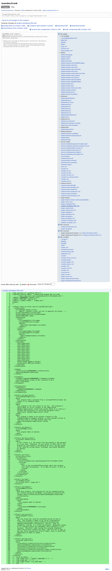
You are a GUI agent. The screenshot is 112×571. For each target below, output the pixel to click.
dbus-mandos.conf (67, 50)
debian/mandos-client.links (69, 71)
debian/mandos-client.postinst (70, 75)
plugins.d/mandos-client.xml (92, 235)
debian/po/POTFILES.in (68, 98)
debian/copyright (66, 61)
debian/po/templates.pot (68, 115)
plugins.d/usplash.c (67, 216)
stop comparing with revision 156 (78, 29)
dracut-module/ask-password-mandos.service (75, 146)
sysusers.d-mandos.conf (68, 220)
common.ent (65, 48)
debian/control (65, 59)
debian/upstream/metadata (69, 133)
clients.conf (64, 247)
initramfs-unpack (66, 164)
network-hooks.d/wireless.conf (70, 195)
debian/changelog (66, 55)
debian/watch (65, 137)
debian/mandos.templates (69, 94)
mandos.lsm (65, 179)
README (63, 243)
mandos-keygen (66, 260)
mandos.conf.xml (66, 268)
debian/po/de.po (66, 100)
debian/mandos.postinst (68, 90)
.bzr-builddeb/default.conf (69, 38)
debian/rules (65, 117)
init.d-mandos (65, 156)
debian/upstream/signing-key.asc (71, 135)
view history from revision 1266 (15, 28)
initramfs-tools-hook (67, 249)
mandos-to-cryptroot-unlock (69, 177)
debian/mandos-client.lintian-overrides (73, 73)
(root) (2, 10)
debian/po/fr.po (66, 106)
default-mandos (66, 139)
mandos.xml (65, 270)
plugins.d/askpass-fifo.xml (50, 10)
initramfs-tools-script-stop (69, 162)
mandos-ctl (64, 169)
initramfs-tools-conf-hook (68, 160)
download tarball (78, 26)
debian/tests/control (67, 129)
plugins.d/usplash (66, 229)
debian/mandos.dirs (67, 84)
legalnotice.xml (66, 253)
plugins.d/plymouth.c (67, 208)
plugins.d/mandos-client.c (90, 233)
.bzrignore (64, 239)
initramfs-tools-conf (67, 158)
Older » (107, 569)
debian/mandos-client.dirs (69, 65)
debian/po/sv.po (66, 113)
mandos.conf (65, 266)
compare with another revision (41, 26)
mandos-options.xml (67, 264)
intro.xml (64, 166)
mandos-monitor (66, 173)
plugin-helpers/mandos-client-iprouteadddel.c (75, 200)
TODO (63, 245)
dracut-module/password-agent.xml (72, 154)
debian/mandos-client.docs (69, 67)
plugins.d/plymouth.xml (68, 210)
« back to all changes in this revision (15, 20)
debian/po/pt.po (66, 110)
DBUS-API (64, 40)
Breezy (29, 568)
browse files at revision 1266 (14, 26)
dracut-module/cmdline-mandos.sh (72, 148)
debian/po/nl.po (66, 108)
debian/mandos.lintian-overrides (71, 88)
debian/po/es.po (66, 104)
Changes (5, 7)
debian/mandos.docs (67, 86)
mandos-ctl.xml (66, 171)
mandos (7, 10)
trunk (11, 10)
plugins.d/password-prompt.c (70, 278)
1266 (22, 10)
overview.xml (65, 272)
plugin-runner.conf (66, 202)
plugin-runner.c (65, 274)
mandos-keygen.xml (67, 262)
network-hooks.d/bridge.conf (70, 187)
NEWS (63, 44)
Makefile (63, 241)
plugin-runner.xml (66, 276)
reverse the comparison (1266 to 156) (46, 29)
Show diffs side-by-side (10, 284)
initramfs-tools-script (67, 251)
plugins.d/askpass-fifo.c (68, 204)
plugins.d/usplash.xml (68, 218)
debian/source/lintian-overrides (70, 123)
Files (13, 7)
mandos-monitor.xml (67, 175)
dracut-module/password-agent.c (71, 152)
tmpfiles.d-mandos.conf (68, 222)
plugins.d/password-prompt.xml (71, 280)
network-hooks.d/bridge (68, 185)
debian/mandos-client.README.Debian (73, 63)
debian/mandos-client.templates (71, 79)
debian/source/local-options (69, 125)
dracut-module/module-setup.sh (71, 150)
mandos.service (66, 181)
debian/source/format (67, 121)
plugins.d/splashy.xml (67, 214)
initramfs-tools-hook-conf (68, 227)
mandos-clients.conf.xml (68, 258)
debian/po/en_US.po (67, 102)
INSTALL (63, 42)
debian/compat (65, 57)
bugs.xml (64, 46)
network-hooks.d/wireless (69, 193)
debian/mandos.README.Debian (71, 81)
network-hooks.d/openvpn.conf (70, 191)
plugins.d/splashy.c (67, 212)
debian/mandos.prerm (68, 92)
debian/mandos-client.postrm (70, 77)
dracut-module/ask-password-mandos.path (74, 144)
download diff (62, 26)
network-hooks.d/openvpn (69, 189)
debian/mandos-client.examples (71, 69)
